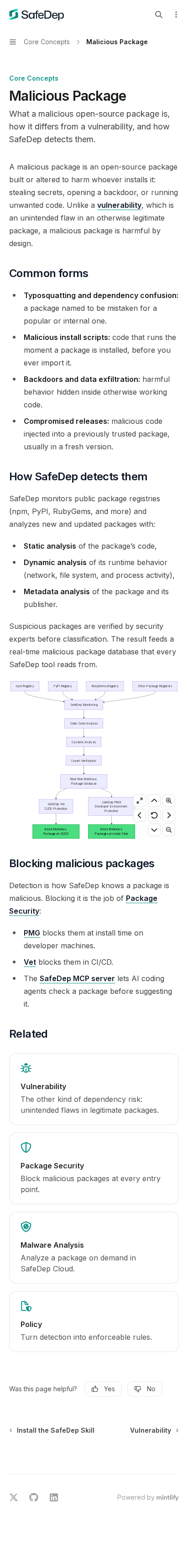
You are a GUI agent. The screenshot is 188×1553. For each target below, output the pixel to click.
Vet (30, 962)
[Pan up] (154, 800)
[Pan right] (168, 815)
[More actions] (176, 14)
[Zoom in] (168, 800)
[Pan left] (139, 815)
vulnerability (119, 205)
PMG (32, 932)
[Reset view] (154, 815)
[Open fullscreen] (139, 800)
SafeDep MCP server (77, 978)
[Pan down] (154, 829)
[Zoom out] (168, 829)
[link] (94, 1089)
